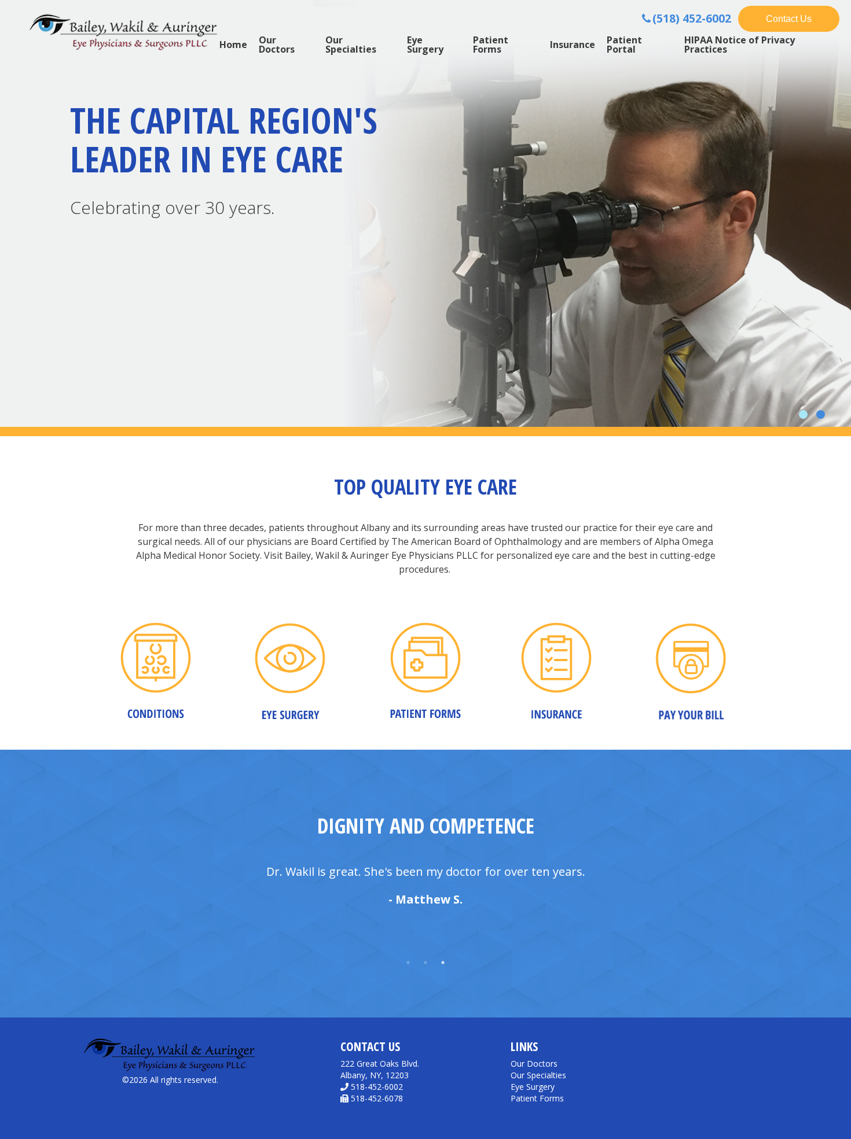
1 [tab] (408, 962)
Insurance (572, 44)
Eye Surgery (425, 45)
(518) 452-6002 (691, 18)
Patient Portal (624, 45)
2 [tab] (425, 962)
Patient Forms (490, 45)
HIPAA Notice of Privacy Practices (739, 45)
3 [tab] (443, 962)
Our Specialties (350, 45)
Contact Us (789, 19)
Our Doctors (277, 45)
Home (233, 44)
